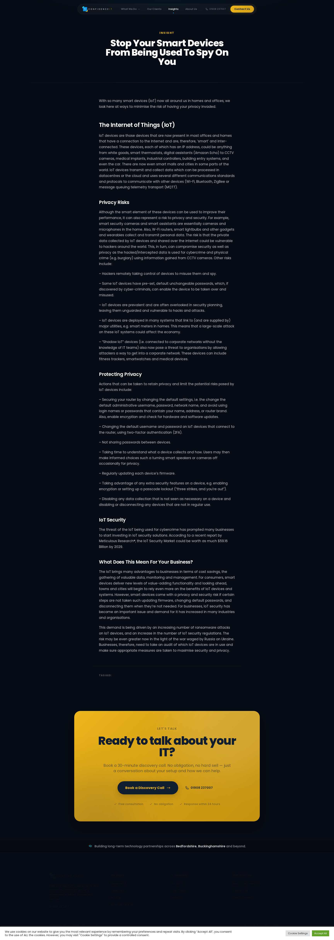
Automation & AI (122, 904)
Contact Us (242, 9)
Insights (173, 9)
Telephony (118, 890)
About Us (191, 9)
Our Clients (154, 9)
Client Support (242, 897)
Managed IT (118, 884)
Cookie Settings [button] (298, 933)
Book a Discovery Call (144, 787)
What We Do (129, 9)
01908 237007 (217, 9)
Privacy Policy (253, 926)
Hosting (116, 897)
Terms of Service (275, 926)
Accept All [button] (320, 933)
